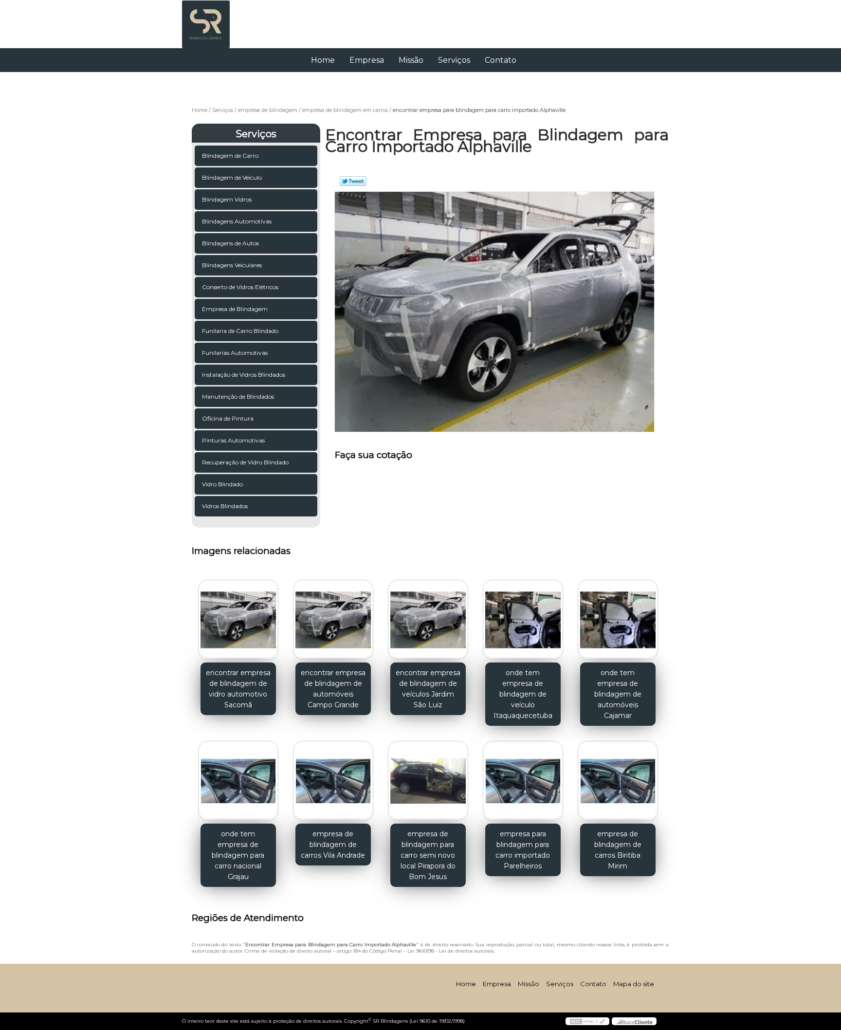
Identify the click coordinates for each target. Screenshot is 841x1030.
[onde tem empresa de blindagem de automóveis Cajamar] (618, 620)
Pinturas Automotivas (233, 440)
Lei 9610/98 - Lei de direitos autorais (450, 951)
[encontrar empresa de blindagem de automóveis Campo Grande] (333, 620)
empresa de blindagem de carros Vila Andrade (333, 844)
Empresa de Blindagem (235, 309)
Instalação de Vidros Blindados (243, 374)
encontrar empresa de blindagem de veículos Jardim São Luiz (428, 688)
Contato (500, 60)
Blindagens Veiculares (232, 265)
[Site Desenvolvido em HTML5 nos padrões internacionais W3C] (587, 1021)
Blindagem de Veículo (232, 177)
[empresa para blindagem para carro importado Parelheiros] (523, 781)
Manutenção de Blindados (238, 396)
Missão (411, 60)
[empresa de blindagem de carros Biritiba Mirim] (618, 781)
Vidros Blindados (225, 506)
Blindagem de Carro (230, 155)
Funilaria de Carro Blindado (240, 330)
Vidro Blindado (222, 484)
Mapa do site (633, 984)
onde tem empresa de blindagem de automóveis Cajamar (617, 694)
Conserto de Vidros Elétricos (240, 287)
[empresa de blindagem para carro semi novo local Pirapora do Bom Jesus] (428, 781)
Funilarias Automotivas (235, 352)
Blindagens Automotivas (237, 221)
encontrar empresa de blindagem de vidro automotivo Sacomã (238, 688)
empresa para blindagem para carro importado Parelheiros (522, 849)
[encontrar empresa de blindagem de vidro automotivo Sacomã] (238, 620)
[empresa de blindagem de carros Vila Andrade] (333, 781)
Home (323, 60)
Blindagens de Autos (230, 243)
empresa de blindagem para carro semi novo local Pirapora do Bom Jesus (428, 855)
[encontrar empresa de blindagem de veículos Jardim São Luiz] (428, 620)
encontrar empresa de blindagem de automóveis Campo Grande (333, 688)
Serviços (454, 60)
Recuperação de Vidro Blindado (245, 462)
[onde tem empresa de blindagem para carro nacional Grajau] (238, 781)
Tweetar (353, 181)
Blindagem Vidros (227, 199)
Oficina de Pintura (228, 418)
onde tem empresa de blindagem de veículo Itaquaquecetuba (523, 694)
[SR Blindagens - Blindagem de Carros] (238, 19)
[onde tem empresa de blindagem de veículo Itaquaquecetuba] (523, 620)
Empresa (366, 60)
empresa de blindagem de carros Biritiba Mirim (617, 849)
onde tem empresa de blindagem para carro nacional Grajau (238, 855)
